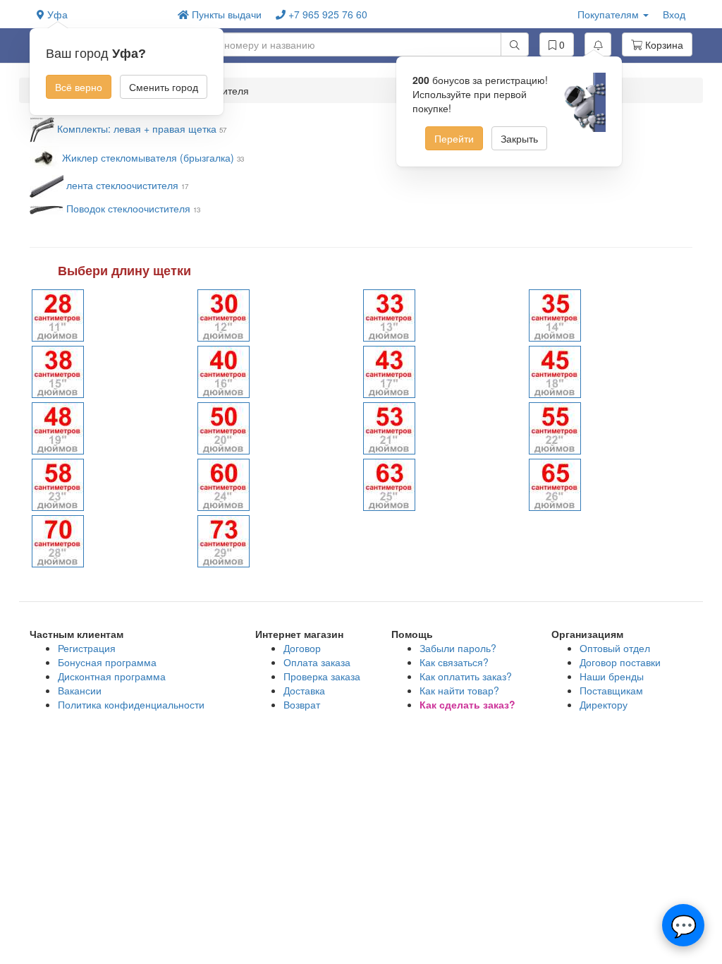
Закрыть (519, 138)
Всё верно (78, 87)
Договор (302, 648)
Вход (674, 14)
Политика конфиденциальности (131, 704)
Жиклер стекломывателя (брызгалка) (148, 157)
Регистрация (87, 648)
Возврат (301, 704)
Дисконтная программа (112, 676)
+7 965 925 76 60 (326, 14)
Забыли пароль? (458, 648)
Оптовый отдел (615, 648)
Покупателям (609, 14)
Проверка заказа (321, 676)
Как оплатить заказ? (466, 676)
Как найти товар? (459, 690)
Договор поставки (620, 662)
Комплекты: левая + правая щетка (138, 128)
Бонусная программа (107, 662)
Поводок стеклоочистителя (129, 208)
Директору (604, 704)
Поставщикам (611, 690)
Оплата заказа (316, 662)
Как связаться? (454, 662)
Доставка (304, 690)
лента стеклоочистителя (122, 185)
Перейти (454, 138)
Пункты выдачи (225, 14)
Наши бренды (612, 676)
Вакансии (80, 690)
